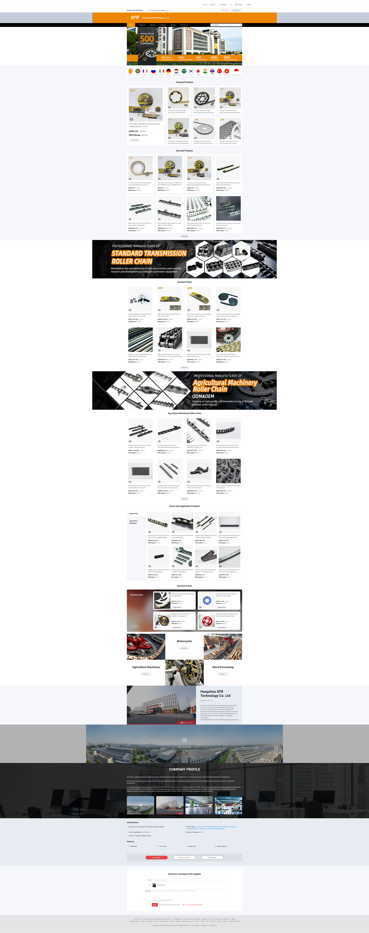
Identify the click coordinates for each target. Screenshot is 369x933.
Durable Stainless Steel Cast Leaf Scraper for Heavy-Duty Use (228, 224)
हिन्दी (207, 921)
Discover (173, 25)
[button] (184, 63)
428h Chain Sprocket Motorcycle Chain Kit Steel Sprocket (182, 595)
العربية (191, 921)
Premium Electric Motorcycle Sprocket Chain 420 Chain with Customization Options (203, 142)
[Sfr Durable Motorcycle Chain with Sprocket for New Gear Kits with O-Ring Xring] (228, 339)
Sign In (205, 4)
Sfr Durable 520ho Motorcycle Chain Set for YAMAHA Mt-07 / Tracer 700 (177, 112)
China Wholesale (176, 919)
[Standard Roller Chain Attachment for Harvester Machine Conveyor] (140, 471)
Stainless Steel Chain (219, 829)
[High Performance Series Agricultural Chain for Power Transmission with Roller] (170, 339)
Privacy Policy (213, 925)
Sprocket (209, 829)
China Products (147, 919)
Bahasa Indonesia (234, 921)
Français (156, 921)
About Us (152, 25)
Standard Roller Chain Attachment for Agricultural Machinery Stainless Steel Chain (227, 446)
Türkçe (219, 921)
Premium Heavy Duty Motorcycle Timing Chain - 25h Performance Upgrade (228, 315)
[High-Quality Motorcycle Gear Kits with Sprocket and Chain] (170, 299)
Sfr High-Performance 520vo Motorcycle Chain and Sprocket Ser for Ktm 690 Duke (229, 112)
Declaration (204, 925)
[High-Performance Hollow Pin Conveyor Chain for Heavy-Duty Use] (199, 208)
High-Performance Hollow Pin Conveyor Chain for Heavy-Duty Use (198, 224)
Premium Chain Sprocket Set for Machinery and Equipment (180, 615)
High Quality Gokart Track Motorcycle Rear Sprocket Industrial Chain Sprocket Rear (227, 615)
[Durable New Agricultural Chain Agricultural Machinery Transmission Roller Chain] (170, 430)
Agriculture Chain (223, 827)
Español (143, 921)
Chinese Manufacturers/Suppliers (161, 919)
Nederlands (185, 921)
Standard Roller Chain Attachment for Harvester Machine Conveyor (139, 487)
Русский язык (164, 921)
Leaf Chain (202, 829)
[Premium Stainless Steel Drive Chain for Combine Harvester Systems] (140, 430)
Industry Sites (196, 919)
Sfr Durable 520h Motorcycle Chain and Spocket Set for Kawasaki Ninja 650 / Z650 (178, 142)
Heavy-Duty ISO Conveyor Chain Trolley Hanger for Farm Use (198, 355)
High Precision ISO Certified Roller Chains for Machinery (228, 487)
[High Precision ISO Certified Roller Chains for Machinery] (228, 471)
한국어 (197, 921)
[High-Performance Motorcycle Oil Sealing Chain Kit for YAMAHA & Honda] (199, 299)
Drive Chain (232, 827)
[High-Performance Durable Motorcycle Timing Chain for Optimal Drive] (140, 339)
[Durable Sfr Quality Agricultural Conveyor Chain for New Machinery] (199, 471)
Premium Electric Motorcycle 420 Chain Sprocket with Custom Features (229, 142)
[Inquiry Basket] (232, 4)
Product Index (217, 919)
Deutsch (178, 921)
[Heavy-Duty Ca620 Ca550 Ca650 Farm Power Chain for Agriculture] (140, 208)
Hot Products (137, 919)
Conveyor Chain (201, 827)
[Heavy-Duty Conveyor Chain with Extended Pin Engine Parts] (199, 430)
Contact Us (183, 25)
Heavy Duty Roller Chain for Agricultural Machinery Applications (228, 184)
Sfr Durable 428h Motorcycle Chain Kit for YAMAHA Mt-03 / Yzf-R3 (144, 125)
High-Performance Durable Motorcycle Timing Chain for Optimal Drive (139, 355)
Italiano (172, 921)
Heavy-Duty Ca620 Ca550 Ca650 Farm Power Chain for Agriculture (139, 224)
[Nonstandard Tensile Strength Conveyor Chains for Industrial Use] (170, 208)
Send (154, 905)
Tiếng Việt (225, 921)
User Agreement (195, 925)
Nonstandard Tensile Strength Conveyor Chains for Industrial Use (169, 224)
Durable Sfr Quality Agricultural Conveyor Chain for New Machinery (199, 487)
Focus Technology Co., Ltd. (172, 925)
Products (142, 25)
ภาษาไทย (212, 921)
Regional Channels (207, 919)
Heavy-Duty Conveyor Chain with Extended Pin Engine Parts (196, 446)
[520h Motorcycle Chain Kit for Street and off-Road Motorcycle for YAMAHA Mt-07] (170, 168)
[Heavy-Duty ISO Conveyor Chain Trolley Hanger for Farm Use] (199, 339)
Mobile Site (226, 919)
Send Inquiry (225, 10)
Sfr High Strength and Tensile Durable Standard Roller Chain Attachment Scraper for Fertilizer (169, 487)
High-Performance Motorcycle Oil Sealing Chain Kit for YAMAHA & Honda (199, 315)
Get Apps (239, 4)
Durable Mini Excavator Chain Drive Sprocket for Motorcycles (226, 595)
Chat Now (237, 10)
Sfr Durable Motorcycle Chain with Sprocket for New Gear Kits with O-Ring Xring (227, 355)
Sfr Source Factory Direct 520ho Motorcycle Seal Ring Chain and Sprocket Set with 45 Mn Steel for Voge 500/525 (199, 184)
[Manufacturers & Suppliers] (127, 4)
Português (149, 921)
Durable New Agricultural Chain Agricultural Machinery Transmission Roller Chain (168, 446)
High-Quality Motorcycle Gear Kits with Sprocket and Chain (169, 315)
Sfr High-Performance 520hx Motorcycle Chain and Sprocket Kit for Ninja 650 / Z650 (204, 112)
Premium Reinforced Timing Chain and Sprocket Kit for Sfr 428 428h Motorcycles (139, 315)
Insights (233, 919)
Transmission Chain (192, 829)
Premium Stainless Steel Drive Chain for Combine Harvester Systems (140, 446)
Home (131, 25)
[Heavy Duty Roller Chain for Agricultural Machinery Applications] (228, 168)
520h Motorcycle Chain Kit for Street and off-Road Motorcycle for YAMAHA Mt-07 (170, 184)
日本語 (202, 921)
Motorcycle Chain (212, 827)
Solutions (163, 25)
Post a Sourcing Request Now (193, 905)
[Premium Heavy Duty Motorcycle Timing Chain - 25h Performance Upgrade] (228, 299)
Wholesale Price (187, 919)
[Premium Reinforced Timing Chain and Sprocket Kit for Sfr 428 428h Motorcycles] (140, 299)
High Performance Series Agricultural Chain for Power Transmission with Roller (170, 355)
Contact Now (135, 140)
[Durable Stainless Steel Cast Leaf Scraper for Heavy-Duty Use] (228, 208)
